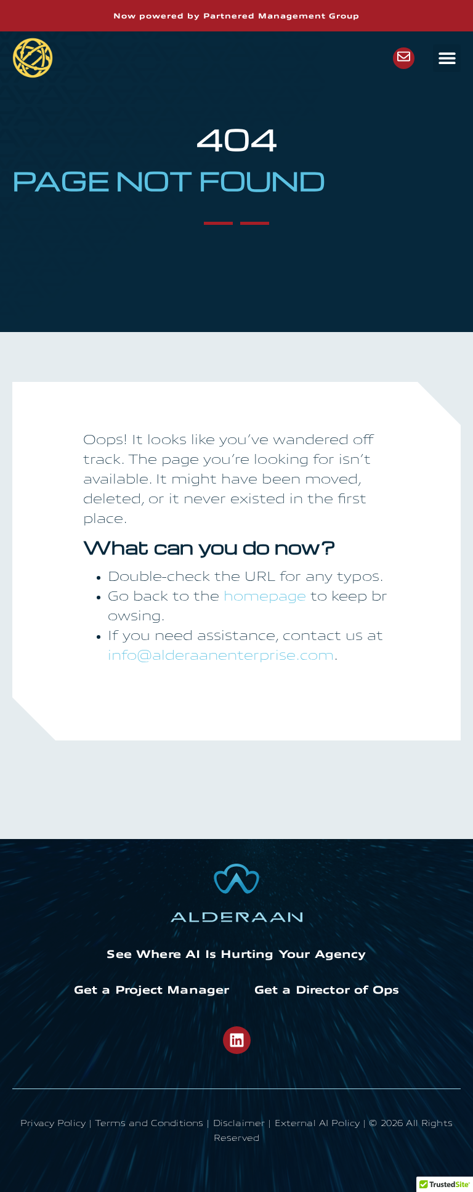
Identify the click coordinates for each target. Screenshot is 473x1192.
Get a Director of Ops (327, 990)
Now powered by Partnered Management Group (236, 16)
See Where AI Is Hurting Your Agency (236, 954)
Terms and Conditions (149, 1124)
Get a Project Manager (152, 990)
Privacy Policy (53, 1124)
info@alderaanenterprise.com (221, 656)
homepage (265, 597)
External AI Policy (317, 1124)
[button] (447, 58)
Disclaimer (239, 1124)
